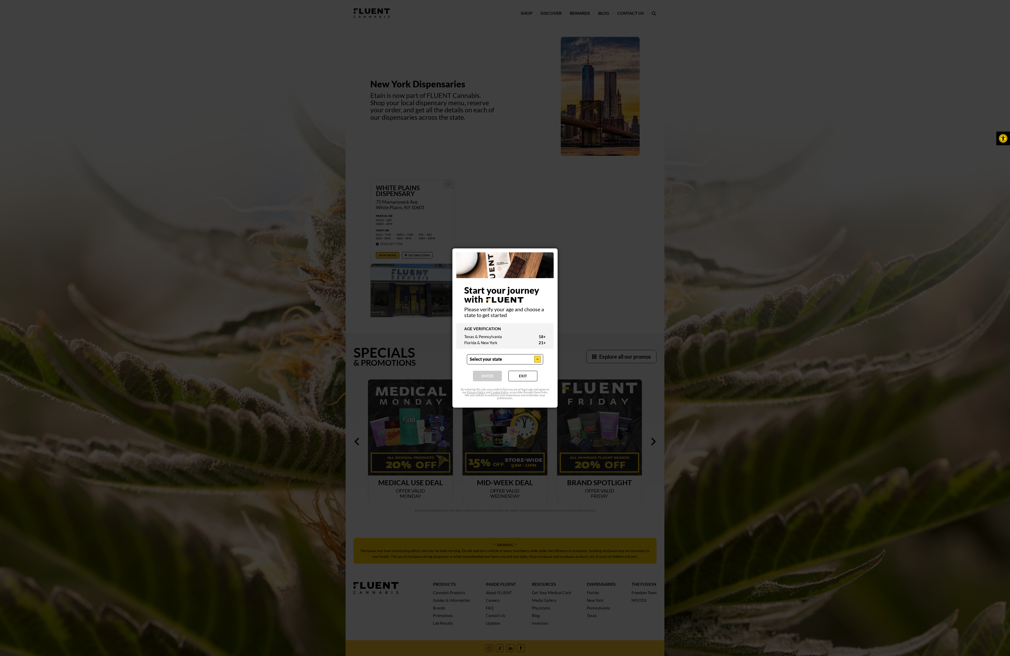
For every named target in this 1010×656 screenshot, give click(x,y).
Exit (523, 376)
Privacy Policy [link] (476, 392)
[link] (1003, 138)
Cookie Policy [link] (499, 392)
